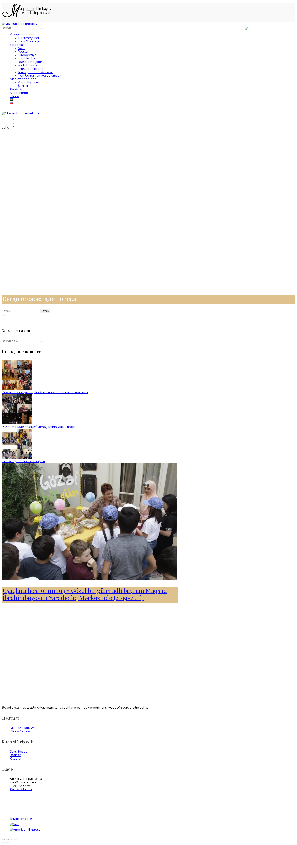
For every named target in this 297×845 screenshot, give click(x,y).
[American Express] (25, 829)
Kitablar (16, 758)
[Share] (7, 839)
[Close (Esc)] (3, 839)
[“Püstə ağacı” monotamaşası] (17, 458)
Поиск (45, 310)
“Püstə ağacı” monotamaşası (23, 461)
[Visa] (14, 824)
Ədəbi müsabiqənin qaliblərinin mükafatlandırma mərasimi (45, 392)
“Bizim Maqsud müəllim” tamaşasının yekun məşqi (39, 427)
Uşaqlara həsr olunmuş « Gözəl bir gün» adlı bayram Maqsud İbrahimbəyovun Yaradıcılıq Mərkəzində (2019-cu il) (85, 594)
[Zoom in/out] (15, 839)
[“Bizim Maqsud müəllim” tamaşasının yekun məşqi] (17, 423)
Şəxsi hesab (19, 751)
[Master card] (21, 819)
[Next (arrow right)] (7, 842)
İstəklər (15, 755)
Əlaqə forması (21, 731)
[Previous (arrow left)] (3, 842)
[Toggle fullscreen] (11, 839)
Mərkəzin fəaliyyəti (23, 728)
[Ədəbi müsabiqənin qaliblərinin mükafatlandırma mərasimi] (17, 389)
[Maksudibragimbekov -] (20, 24)
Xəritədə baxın (21, 789)
